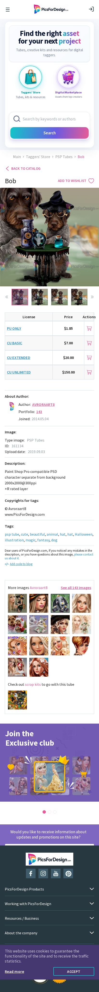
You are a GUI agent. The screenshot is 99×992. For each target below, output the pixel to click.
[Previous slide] (7, 297)
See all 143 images (76, 587)
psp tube (12, 534)
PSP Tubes (64, 156)
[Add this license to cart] (89, 328)
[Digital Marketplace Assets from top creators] (68, 77)
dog (54, 540)
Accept (73, 971)
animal (52, 534)
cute (24, 534)
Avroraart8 (43, 404)
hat (63, 534)
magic (30, 540)
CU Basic (14, 342)
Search (49, 133)
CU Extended (18, 357)
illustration (14, 540)
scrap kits (33, 684)
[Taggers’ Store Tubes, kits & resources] (30, 77)
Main (17, 156)
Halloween (84, 534)
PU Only (14, 328)
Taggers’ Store (38, 156)
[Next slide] (92, 297)
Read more (14, 971)
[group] (49, 763)
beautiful (37, 534)
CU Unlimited (19, 372)
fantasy (43, 540)
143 (39, 411)
